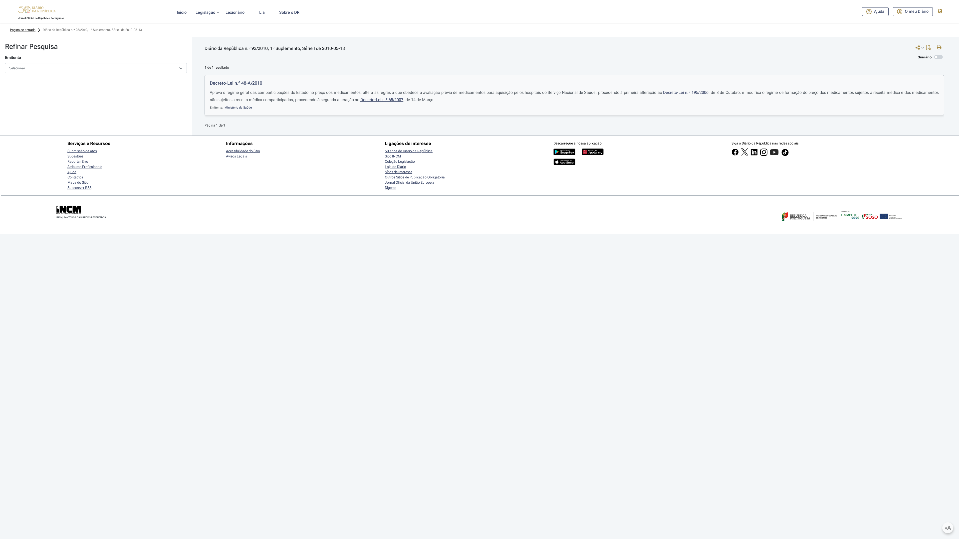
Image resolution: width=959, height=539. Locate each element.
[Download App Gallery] (593, 154)
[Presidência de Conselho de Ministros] (809, 224)
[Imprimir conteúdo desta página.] (940, 47)
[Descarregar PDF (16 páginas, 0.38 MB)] (930, 48)
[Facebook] (735, 154)
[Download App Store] (564, 164)
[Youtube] (774, 155)
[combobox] (96, 68)
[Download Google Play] (564, 154)
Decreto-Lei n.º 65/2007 (381, 99)
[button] (37, 10)
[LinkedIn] (754, 154)
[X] (744, 154)
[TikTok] (785, 155)
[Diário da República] (37, 10)
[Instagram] (764, 155)
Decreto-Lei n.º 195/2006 (686, 92)
